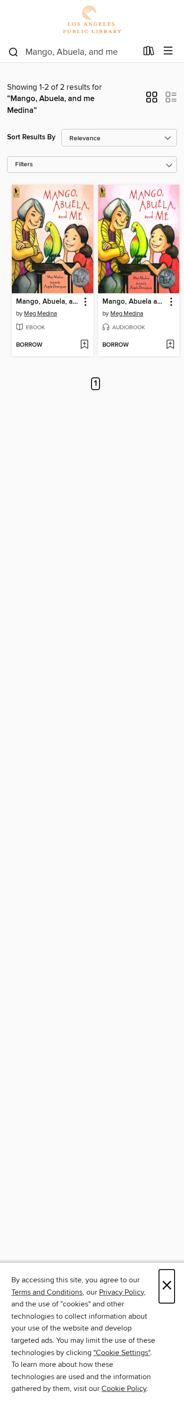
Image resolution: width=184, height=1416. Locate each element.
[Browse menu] (168, 51)
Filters (24, 165)
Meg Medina (40, 313)
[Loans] (149, 53)
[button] (152, 100)
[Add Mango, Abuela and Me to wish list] (170, 345)
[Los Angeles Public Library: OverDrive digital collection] (92, 20)
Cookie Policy (123, 1388)
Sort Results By (31, 137)
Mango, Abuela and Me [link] (134, 302)
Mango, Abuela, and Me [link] (48, 302)
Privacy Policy (121, 1292)
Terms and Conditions (47, 1292)
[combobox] (72, 52)
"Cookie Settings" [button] (121, 1352)
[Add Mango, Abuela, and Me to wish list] (84, 345)
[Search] (13, 51)
